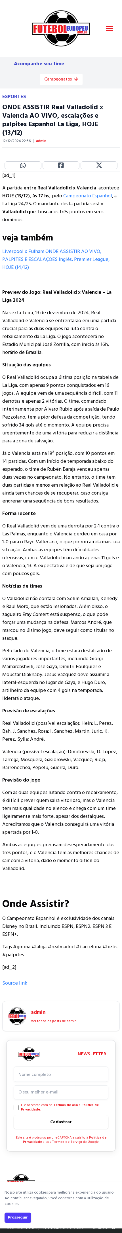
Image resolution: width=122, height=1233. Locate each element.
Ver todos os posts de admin (54, 1021)
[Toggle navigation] (109, 28)
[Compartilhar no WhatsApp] (23, 165)
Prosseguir (18, 1217)
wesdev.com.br (104, 1228)
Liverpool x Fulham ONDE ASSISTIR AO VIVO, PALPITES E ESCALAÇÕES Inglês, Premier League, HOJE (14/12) (56, 260)
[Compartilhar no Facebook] (61, 165)
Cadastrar (61, 1122)
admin (41, 141)
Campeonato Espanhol (87, 196)
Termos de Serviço (67, 1142)
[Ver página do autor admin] (17, 1016)
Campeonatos (58, 79)
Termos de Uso (65, 1105)
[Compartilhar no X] (99, 165)
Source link (14, 983)
